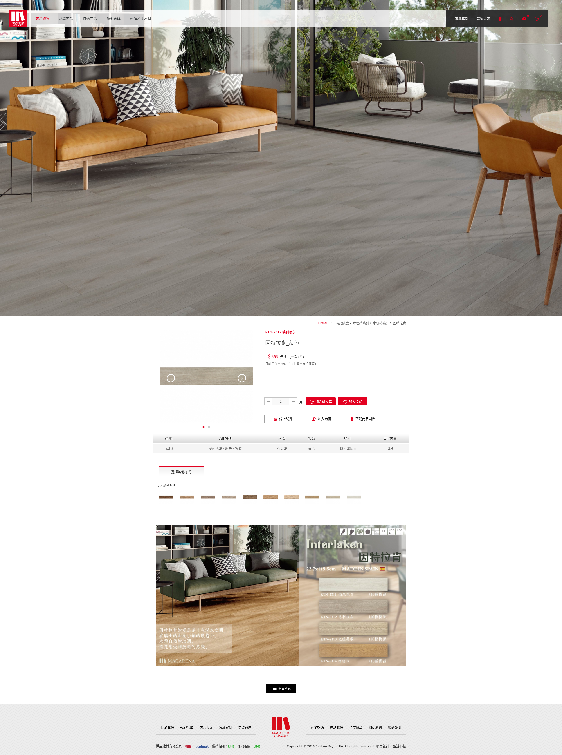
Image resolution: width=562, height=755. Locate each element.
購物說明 (483, 18)
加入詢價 (324, 419)
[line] (231, 746)
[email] (188, 746)
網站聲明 (394, 727)
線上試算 (285, 419)
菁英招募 (355, 727)
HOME (323, 323)
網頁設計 (382, 746)
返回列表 (284, 688)
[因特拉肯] (312, 497)
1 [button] (203, 426)
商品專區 (206, 727)
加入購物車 (323, 401)
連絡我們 (336, 727)
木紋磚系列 (361, 323)
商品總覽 (342, 323)
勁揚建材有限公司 (18, 18)
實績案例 (461, 18)
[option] (206, 376)
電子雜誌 (317, 727)
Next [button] (242, 378)
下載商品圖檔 (365, 419)
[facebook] (201, 746)
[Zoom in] (206, 376)
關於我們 (167, 727)
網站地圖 (375, 727)
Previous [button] (171, 378)
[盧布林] (166, 497)
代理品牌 (186, 727)
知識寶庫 (244, 727)
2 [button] (209, 426)
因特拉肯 (399, 323)
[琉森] (250, 497)
